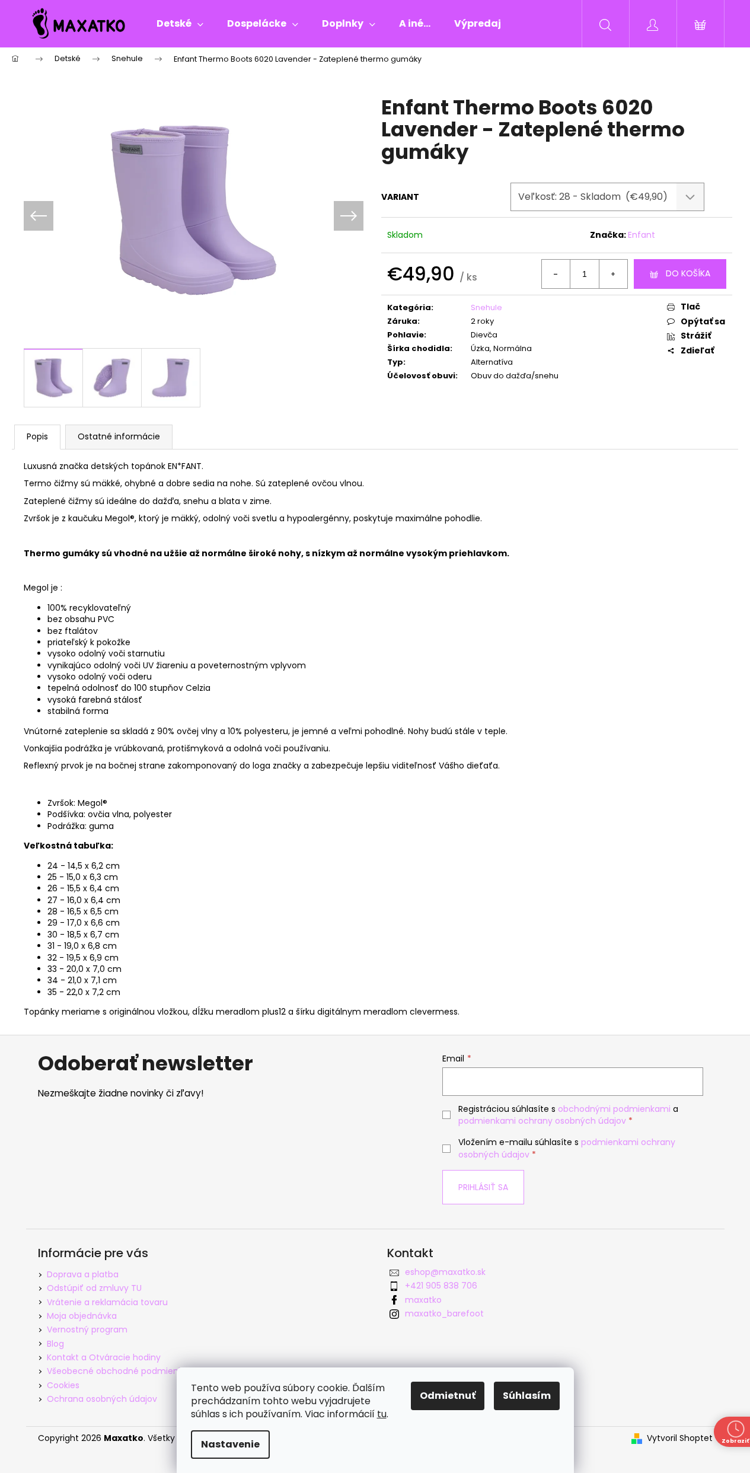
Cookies (63, 1385)
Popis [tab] (37, 436)
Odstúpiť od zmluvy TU (94, 1288)
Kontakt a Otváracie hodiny (104, 1357)
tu (382, 1414)
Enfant (641, 235)
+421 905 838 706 (441, 1286)
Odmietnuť (447, 1395)
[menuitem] (180, 23)
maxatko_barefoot (444, 1313)
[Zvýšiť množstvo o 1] (613, 274)
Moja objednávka (82, 1316)
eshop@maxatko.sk (445, 1272)
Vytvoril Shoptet (680, 1438)
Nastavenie (230, 1444)
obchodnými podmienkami (614, 1109)
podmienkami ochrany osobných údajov (542, 1121)
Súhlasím (527, 1395)
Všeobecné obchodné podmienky (117, 1371)
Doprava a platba (83, 1274)
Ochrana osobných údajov (102, 1399)
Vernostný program (87, 1329)
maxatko (423, 1300)
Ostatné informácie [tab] (119, 436)
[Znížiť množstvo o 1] (556, 274)
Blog (55, 1344)
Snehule (486, 307)
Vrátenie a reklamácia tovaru (107, 1302)
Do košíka (688, 273)
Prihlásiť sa (483, 1187)
